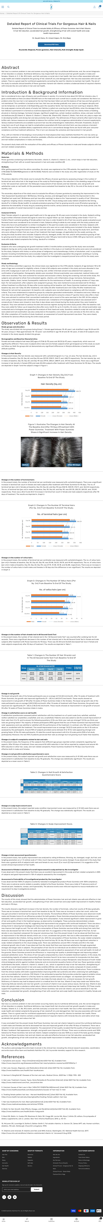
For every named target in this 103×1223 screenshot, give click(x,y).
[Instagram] (9, 1197)
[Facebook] (4, 1197)
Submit (36, 1189)
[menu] (3, 7)
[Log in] (94, 7)
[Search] (8, 7)
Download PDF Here (51, 44)
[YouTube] (15, 1197)
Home (2, 13)
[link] (51, 399)
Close (101, 1)
